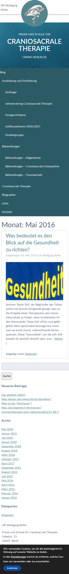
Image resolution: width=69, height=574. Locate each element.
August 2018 (9, 450)
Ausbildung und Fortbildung (19, 80)
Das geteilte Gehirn (13, 395)
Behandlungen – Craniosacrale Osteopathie (32, 166)
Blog (2, 72)
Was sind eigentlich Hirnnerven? (21, 407)
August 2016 (9, 472)
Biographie (8, 194)
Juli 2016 (7, 476)
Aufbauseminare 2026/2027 (22, 126)
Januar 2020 (9, 442)
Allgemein (31, 354)
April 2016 (8, 484)
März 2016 (8, 489)
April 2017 (8, 463)
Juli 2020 (7, 437)
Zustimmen (12, 568)
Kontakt (7, 212)
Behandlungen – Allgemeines (23, 157)
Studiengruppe (14, 135)
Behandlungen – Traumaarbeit (23, 175)
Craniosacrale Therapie (34, 46)
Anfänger (11, 92)
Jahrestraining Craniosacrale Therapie (28, 103)
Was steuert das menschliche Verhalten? (26, 399)
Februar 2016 (9, 493)
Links (5, 203)
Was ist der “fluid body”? (16, 403)
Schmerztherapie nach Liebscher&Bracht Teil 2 (30, 412)
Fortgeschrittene (15, 115)
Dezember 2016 (11, 467)
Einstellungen (18, 557)
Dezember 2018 (11, 446)
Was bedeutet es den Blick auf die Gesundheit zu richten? (32, 242)
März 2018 (8, 455)
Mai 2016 (7, 480)
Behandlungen (11, 146)
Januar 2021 (9, 433)
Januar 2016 (9, 497)
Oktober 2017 (10, 459)
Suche (6, 376)
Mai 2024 (7, 429)
